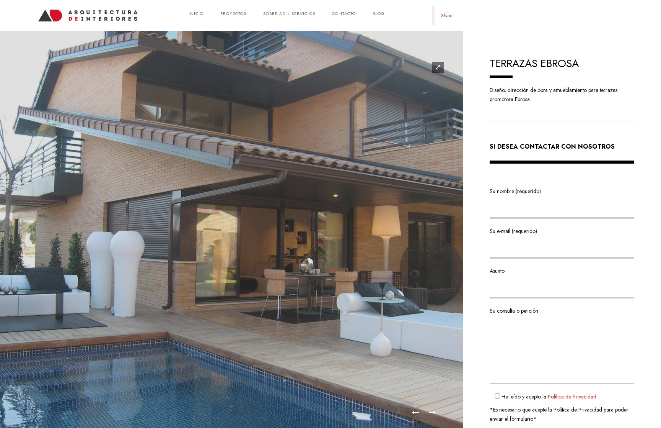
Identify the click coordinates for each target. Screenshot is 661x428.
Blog (378, 13)
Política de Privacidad (572, 396)
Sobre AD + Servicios (289, 13)
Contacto (344, 13)
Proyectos (233, 13)
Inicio (196, 13)
